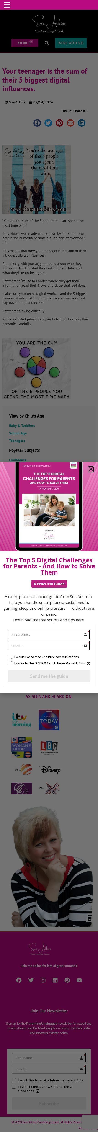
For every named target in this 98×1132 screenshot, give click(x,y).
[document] (49, 566)
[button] (8, 5)
